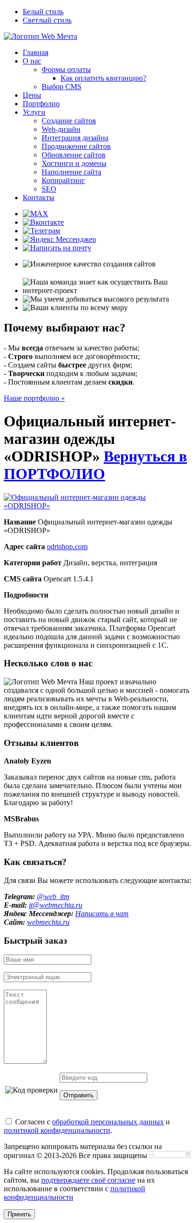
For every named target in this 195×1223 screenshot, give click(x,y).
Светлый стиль (47, 20)
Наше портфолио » (34, 398)
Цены (32, 95)
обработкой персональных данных (108, 1122)
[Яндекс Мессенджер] (59, 239)
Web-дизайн (61, 129)
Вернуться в (95, 465)
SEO (49, 189)
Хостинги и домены (74, 163)
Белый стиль (43, 12)
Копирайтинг (63, 180)
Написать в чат (102, 914)
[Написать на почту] (57, 248)
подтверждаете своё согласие (88, 1180)
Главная (35, 52)
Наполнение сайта (71, 172)
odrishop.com (67, 547)
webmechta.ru (48, 922)
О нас (32, 61)
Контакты (38, 197)
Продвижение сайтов (76, 146)
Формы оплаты (66, 69)
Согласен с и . (87, 1126)
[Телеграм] (41, 231)
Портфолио (41, 104)
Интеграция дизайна (75, 138)
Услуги (34, 112)
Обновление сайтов (74, 155)
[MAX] (35, 214)
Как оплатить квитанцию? (103, 78)
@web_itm (53, 896)
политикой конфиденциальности (57, 1130)
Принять (19, 1214)
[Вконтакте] (43, 222)
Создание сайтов (69, 121)
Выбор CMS (61, 87)
